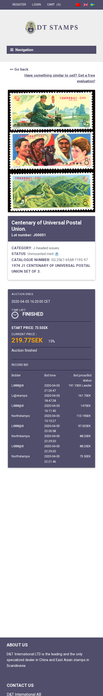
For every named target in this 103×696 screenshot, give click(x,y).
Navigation (24, 49)
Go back (20, 69)
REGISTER (19, 4)
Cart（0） (55, 4)
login (36, 4)
